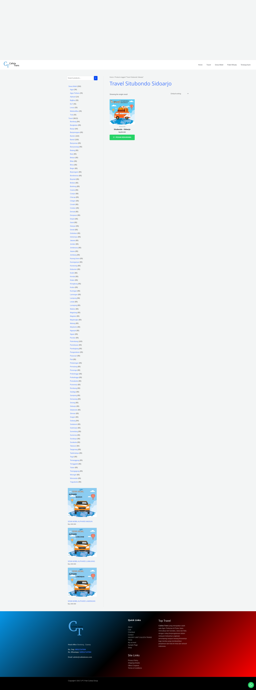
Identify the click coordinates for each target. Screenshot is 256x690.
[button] (251, 685)
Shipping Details (134, 663)
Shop (130, 647)
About (130, 627)
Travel (208, 65)
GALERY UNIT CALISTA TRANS (140, 637)
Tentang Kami (245, 65)
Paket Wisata (232, 65)
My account (132, 642)
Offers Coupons (133, 665)
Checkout (131, 632)
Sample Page (133, 645)
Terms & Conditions (135, 668)
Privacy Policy (133, 660)
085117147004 (80, 649)
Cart (129, 630)
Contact (131, 635)
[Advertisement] (60, 30)
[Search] (96, 78)
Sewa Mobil (219, 65)
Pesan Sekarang (123, 137)
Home (200, 65)
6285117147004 (85, 652)
